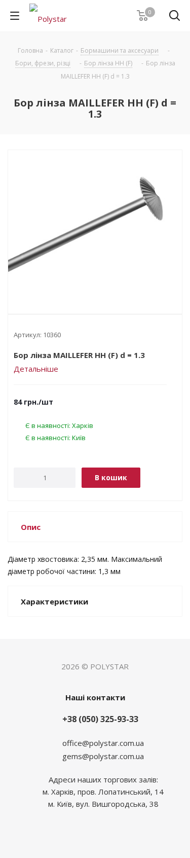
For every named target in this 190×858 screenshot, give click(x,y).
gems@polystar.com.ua (103, 756)
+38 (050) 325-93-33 (100, 719)
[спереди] (95, 223)
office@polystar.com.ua (103, 743)
